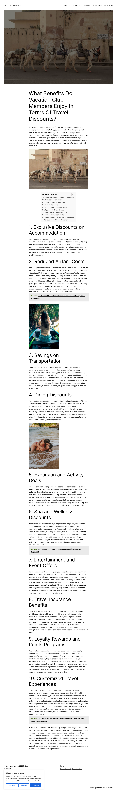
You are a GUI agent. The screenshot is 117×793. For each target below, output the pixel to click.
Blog (26, 766)
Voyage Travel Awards (12, 5)
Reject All (24, 785)
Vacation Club (77, 769)
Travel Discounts (65, 769)
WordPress (109, 788)
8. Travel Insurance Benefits (54, 215)
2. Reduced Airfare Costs (52, 200)
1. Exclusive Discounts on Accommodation (58, 197)
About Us (67, 5)
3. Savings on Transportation (54, 202)
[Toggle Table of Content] (72, 194)
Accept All (36, 785)
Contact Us (76, 5)
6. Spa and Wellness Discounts (54, 210)
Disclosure (86, 5)
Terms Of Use (108, 5)
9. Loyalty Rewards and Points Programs (59, 217)
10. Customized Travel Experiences (57, 220)
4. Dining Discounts (51, 205)
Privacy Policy (97, 5)
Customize (12, 785)
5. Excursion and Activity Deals (55, 207)
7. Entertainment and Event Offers (55, 212)
